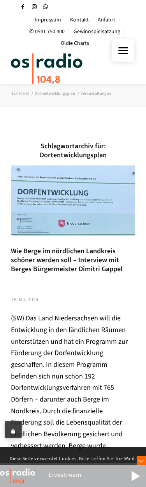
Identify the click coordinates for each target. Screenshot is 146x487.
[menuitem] (48, 20)
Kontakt (79, 20)
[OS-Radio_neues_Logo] (60, 68)
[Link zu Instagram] (34, 7)
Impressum (48, 20)
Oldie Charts (75, 43)
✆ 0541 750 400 (47, 32)
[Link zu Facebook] (23, 7)
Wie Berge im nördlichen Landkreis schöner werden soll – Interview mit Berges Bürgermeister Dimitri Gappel (67, 260)
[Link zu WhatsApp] (45, 7)
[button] (135, 476)
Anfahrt (106, 20)
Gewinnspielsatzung (97, 32)
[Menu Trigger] (123, 50)
